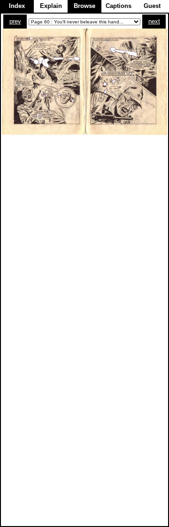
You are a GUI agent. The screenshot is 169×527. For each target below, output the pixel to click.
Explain (51, 5)
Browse (84, 5)
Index (17, 5)
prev (15, 21)
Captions (118, 5)
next (154, 21)
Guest (152, 5)
